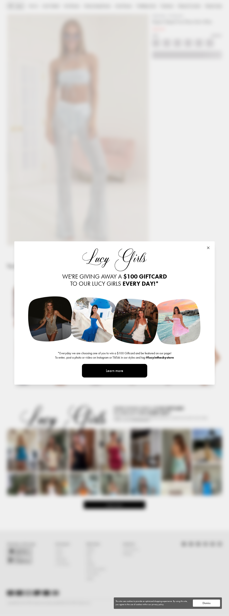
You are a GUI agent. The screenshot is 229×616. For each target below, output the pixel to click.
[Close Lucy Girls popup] (208, 248)
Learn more (114, 370)
